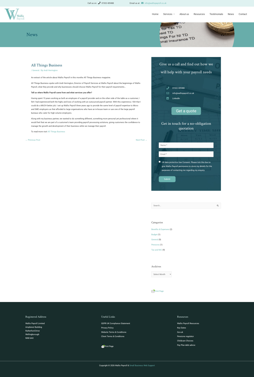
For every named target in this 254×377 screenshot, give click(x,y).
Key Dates (181, 328)
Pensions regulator (185, 336)
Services (167, 14)
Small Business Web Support (142, 365)
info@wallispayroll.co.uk (155, 3)
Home (155, 14)
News (231, 14)
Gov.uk (180, 332)
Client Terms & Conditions (112, 336)
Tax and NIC (156, 250)
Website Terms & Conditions (113, 332)
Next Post (141, 140)
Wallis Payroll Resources (188, 323)
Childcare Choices (185, 341)
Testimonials (216, 14)
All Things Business (56, 131)
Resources (199, 14)
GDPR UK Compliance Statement (115, 323)
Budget (154, 234)
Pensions (155, 245)
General (35, 70)
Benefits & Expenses (160, 229)
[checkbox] (159, 162)
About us (184, 14)
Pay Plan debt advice (186, 345)
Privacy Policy (107, 328)
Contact (243, 14)
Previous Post (32, 140)
